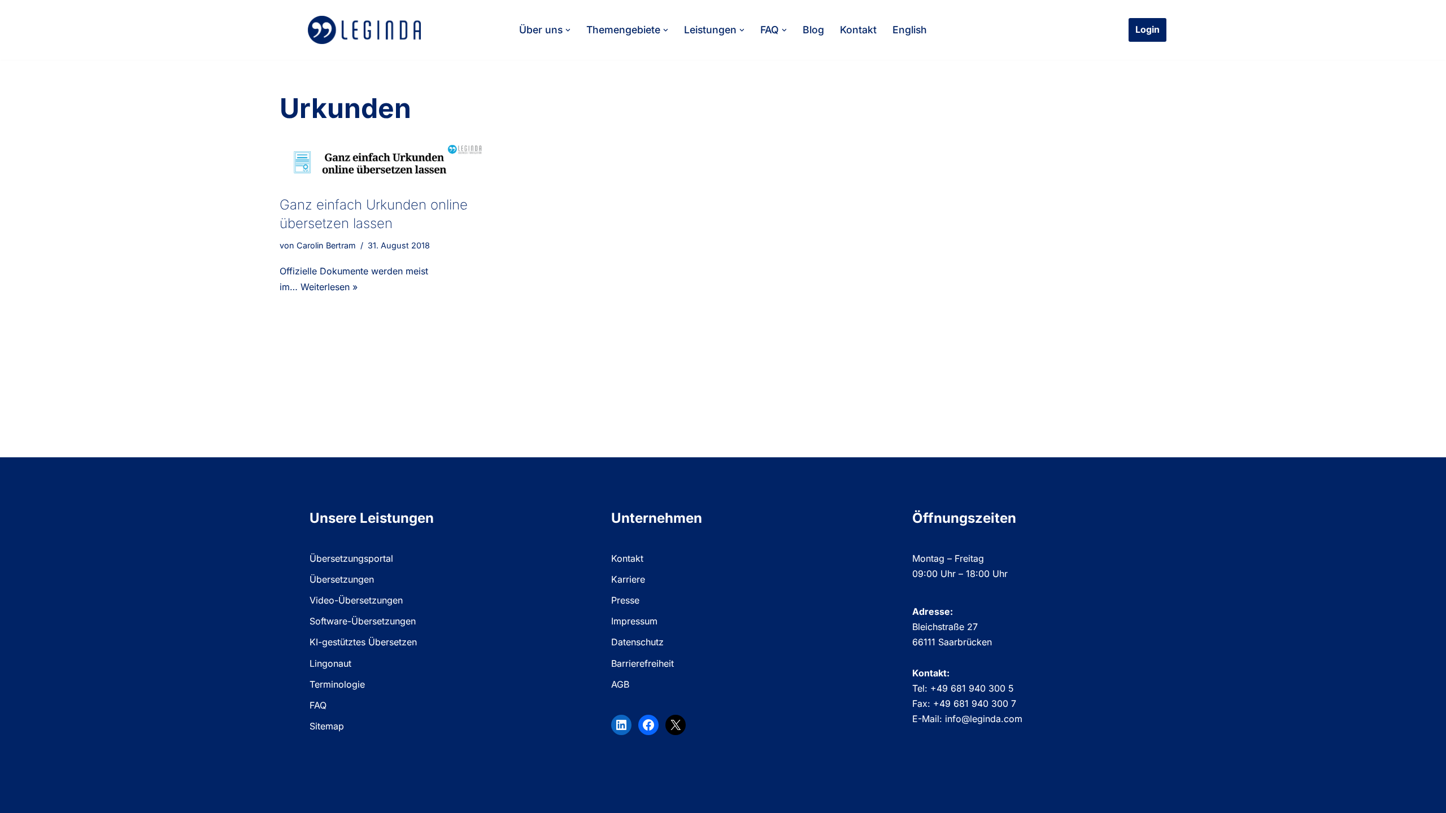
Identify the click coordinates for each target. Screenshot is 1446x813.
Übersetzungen (342, 579)
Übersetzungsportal (351, 558)
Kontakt (858, 30)
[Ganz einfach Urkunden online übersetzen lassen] (384, 162)
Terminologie (337, 684)
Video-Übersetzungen (356, 600)
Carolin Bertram (326, 245)
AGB (620, 684)
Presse (625, 600)
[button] (567, 30)
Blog (813, 30)
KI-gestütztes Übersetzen (363, 642)
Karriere (628, 579)
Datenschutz (637, 642)
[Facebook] (648, 725)
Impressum (634, 621)
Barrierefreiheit (642, 663)
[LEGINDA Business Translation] (364, 30)
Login (1147, 29)
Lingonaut (330, 663)
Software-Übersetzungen (363, 621)
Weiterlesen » (329, 286)
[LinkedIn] (621, 725)
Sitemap (327, 726)
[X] (675, 725)
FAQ (318, 705)
